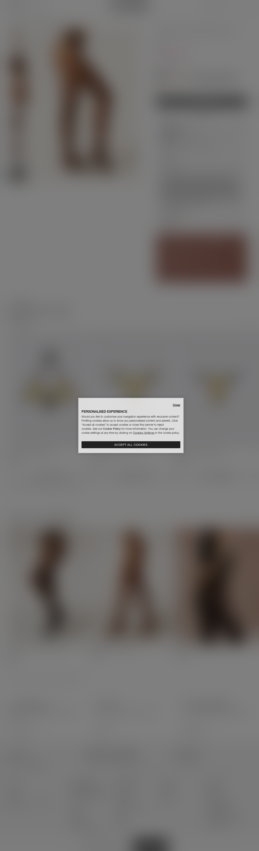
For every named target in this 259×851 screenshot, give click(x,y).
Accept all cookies (131, 445)
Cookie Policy (112, 429)
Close (176, 405)
